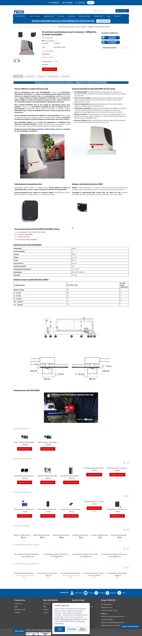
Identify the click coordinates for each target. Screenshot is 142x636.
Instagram (113, 627)
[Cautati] (83, 11)
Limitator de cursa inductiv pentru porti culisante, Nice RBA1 (100, 537)
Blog (109, 16)
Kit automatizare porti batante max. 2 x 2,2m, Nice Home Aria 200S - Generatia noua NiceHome (94, 608)
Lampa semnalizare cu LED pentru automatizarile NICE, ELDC (22, 537)
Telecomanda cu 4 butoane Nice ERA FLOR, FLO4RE (94, 509)
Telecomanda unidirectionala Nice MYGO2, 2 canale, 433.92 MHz (24, 509)
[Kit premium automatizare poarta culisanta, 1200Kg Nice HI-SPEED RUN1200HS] (26, 44)
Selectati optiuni (117, 482)
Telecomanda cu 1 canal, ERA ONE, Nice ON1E (117, 509)
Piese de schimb (84, 16)
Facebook (102, 627)
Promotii (117, 16)
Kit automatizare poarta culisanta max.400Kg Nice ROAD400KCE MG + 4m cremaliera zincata (56, 558)
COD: (43, 47)
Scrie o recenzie (47, 38)
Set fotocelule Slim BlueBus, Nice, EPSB (47, 476)
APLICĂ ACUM (103, 21)
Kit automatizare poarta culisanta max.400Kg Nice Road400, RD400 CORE (85, 558)
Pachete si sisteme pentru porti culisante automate (39, 27)
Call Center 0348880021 (112, 37)
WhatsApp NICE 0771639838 (112, 42)
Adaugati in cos (49, 69)
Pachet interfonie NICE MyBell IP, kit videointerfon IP (47, 442)
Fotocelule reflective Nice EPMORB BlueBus (94, 476)
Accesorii (71, 16)
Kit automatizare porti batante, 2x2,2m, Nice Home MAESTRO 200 (47, 587)
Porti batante (20, 16)
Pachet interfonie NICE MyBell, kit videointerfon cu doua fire (24, 442)
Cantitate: (45, 64)
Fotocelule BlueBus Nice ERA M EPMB (24, 476)
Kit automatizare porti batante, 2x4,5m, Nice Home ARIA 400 (117, 585)
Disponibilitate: (47, 61)
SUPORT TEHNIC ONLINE (130, 626)
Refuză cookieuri (82, 629)
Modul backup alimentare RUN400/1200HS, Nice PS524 (80, 537)
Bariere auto (49, 16)
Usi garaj (61, 16)
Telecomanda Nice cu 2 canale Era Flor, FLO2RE (71, 503)
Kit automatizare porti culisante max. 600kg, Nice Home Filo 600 (71, 587)
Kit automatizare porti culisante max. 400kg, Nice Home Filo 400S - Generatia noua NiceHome (24, 587)
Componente (98, 16)
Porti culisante (34, 16)
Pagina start (17, 27)
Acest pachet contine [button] (109, 47)
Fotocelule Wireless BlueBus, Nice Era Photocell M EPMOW (117, 476)
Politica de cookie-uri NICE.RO (70, 619)
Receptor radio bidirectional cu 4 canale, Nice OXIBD (42, 537)
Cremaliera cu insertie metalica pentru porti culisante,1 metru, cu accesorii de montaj (119, 537)
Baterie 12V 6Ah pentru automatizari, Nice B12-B (61, 537)
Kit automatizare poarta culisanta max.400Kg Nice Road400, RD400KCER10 (114, 566)
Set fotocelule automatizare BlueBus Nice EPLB (71, 476)
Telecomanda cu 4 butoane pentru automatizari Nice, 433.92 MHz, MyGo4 (47, 509)
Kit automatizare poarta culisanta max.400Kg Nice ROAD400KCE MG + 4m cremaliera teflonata (27, 558)
